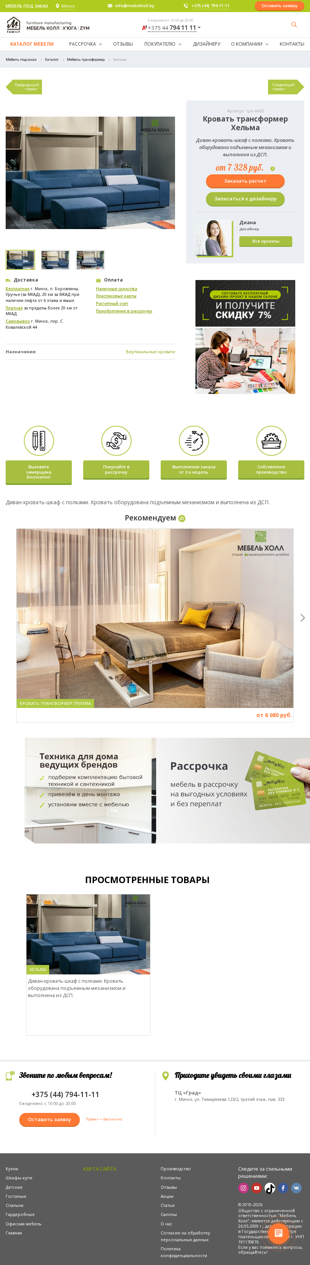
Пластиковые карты (116, 296)
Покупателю (159, 44)
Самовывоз (18, 321)
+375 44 (172, 28)
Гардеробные (20, 1214)
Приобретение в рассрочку (124, 311)
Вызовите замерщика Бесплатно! (38, 472)
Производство (176, 1168)
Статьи (168, 1205)
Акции (167, 1196)
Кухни (12, 1168)
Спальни (14, 1205)
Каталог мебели (32, 44)
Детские (14, 1187)
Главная (14, 1233)
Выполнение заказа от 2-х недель (193, 469)
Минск (68, 6)
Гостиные (16, 1196)
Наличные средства (116, 288)
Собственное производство (271, 469)
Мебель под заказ (21, 59)
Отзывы (123, 44)
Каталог (52, 59)
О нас (166, 1224)
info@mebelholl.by (134, 5)
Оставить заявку (280, 5)
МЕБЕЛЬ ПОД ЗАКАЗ (27, 6)
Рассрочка (82, 44)
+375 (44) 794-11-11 (210, 5)
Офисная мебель (24, 1224)
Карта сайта (99, 1168)
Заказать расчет (245, 180)
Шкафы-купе (19, 1177)
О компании (246, 44)
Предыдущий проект (27, 87)
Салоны (169, 1214)
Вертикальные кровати (150, 351)
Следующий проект (283, 87)
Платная (14, 308)
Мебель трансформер (86, 59)
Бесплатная (17, 288)
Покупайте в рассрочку (116, 469)
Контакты (292, 44)
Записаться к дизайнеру (245, 198)
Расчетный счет (112, 303)
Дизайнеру (206, 44)
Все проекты (266, 241)
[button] (301, 616)
